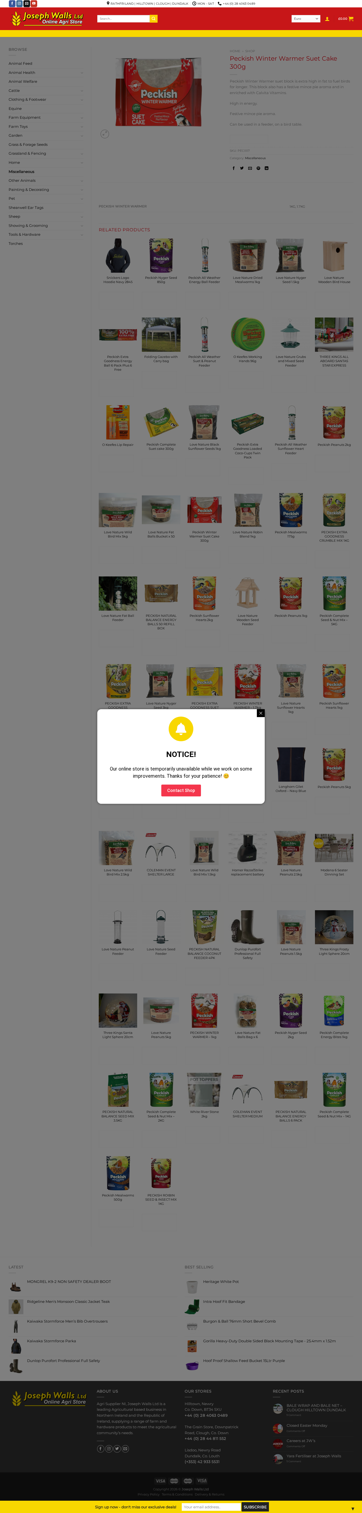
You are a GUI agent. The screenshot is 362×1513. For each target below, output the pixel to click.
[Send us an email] (26, 3)
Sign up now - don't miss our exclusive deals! (135, 1507)
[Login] (327, 18)
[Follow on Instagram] (19, 3)
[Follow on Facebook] (12, 3)
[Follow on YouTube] (34, 3)
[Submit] (154, 18)
